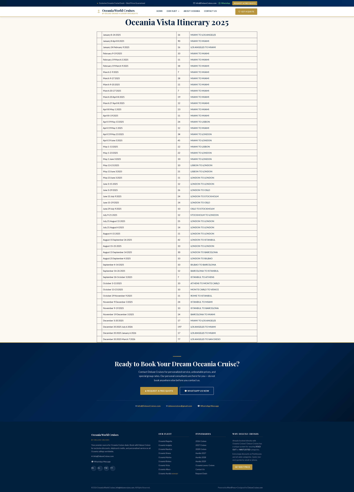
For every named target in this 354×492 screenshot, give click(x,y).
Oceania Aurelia (168, 473)
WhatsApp (225, 3)
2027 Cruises (201, 445)
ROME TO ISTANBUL (201, 295)
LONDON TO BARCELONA (204, 252)
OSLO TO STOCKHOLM (202, 208)
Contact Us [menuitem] (210, 11)
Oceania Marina (164, 457)
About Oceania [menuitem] (192, 11)
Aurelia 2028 (201, 457)
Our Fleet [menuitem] (172, 11)
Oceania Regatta (165, 441)
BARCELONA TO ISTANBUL (205, 270)
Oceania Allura (164, 469)
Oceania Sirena (164, 453)
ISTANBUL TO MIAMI (202, 302)
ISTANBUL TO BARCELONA (205, 308)
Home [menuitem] (159, 11)
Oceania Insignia (165, 445)
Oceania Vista (164, 465)
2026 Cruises (201, 441)
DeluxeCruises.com (255, 488)
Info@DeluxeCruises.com (206, 3)
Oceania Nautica (165, 449)
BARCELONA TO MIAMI (203, 314)
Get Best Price (242, 467)
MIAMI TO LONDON (201, 134)
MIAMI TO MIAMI (200, 41)
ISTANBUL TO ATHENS (202, 277)
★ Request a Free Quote (159, 391)
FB (92, 468)
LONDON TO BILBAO (202, 258)
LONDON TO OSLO (200, 190)
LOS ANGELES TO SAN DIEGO (205, 339)
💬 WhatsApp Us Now (196, 391)
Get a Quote (247, 11)
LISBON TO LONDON (201, 165)
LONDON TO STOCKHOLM (205, 196)
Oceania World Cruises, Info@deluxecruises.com (115, 488)
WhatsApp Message (209, 406)
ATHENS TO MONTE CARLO (205, 283)
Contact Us (200, 469)
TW (105, 468)
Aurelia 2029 (201, 461)
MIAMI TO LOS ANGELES (203, 34)
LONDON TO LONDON (202, 177)
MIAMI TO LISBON (200, 121)
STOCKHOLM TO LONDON (205, 215)
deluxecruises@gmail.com (180, 406)
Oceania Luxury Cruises (205, 465)
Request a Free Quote (245, 3)
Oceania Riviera (164, 461)
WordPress (231, 488)
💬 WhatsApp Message (100, 462)
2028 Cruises (201, 449)
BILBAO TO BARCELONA (203, 264)
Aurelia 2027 (201, 453)
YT (111, 468)
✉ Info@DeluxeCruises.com (102, 456)
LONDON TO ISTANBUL (203, 239)
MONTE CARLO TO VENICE (205, 289)
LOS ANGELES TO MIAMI (203, 47)
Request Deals (201, 473)
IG (99, 468)
